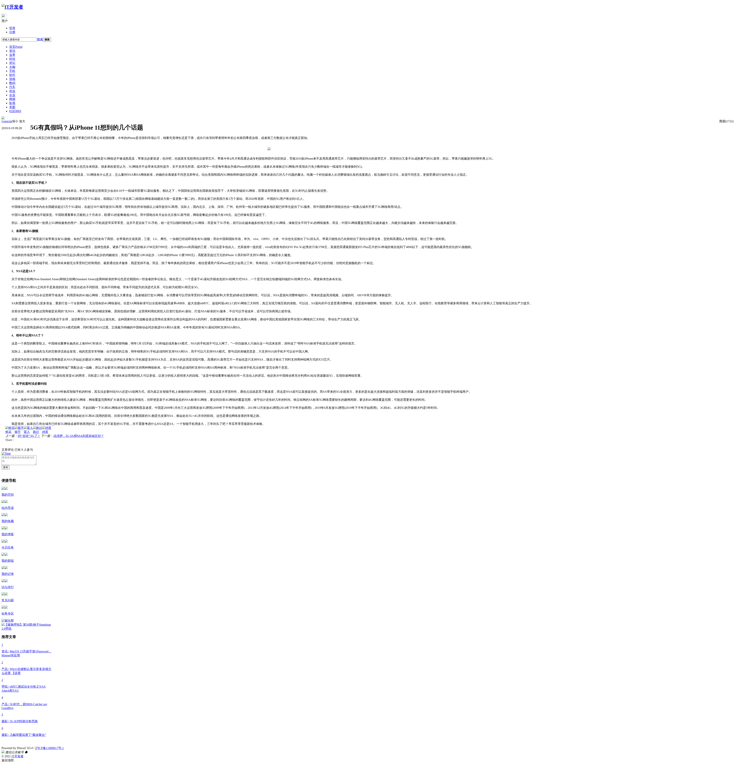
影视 (12, 103)
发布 (5, 467)
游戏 (12, 79)
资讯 (12, 50)
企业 (12, 95)
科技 (12, 58)
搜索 (40, 39)
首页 (15, 46)
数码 (12, 83)
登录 (12, 28)
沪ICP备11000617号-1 (49, 748)
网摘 (12, 99)
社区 (15, 111)
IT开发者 (17, 756)
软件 (12, 75)
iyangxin (7, 121)
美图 (12, 107)
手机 (12, 71)
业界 (12, 54)
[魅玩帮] (8, 620)
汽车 (12, 87)
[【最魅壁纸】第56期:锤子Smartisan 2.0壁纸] (28, 628)
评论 (12, 62)
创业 (12, 91)
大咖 (12, 67)
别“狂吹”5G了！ (29, 436)
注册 (12, 32)
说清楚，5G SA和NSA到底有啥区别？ (78, 436)
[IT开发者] (12, 6)
